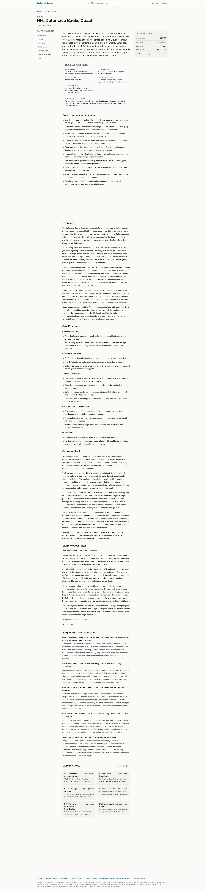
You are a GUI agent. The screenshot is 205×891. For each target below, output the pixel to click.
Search (72, 879)
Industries (155, 3)
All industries (63, 879)
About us (40, 879)
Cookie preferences (139, 879)
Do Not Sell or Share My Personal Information (114, 879)
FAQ (39, 58)
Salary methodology (144, 54)
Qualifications (43, 47)
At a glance (42, 36)
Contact (80, 879)
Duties (40, 39)
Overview (41, 43)
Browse (164, 3)
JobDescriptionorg (45, 3)
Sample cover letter (45, 54)
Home (39, 11)
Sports (54, 11)
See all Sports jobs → (122, 766)
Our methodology (51, 879)
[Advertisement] (96, 202)
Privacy (87, 879)
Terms (94, 879)
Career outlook (43, 51)
